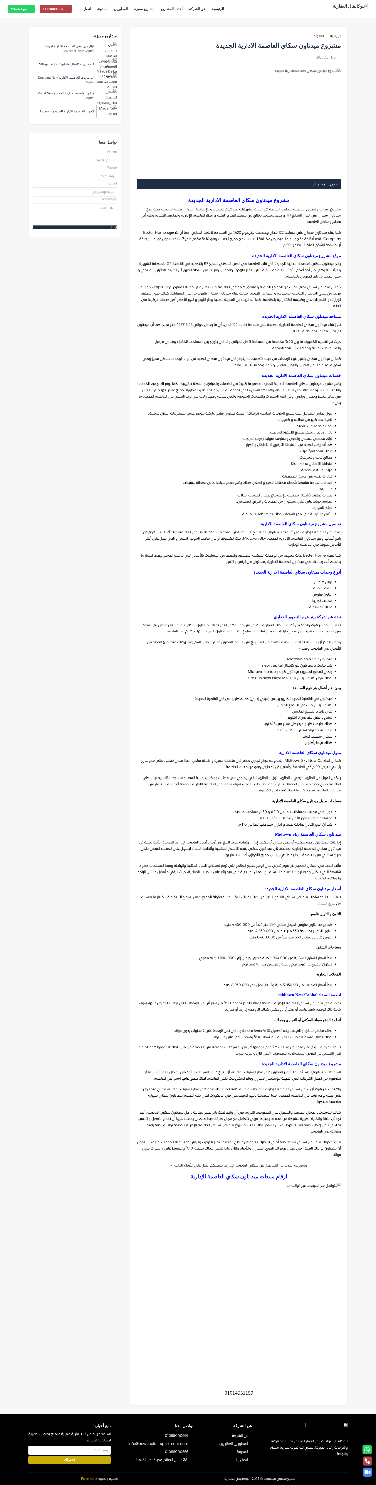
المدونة (102, 9)
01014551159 (239, 1393)
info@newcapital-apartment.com (158, 1444)
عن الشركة (197, 9)
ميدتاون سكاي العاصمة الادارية (310, 264)
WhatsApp (19, 9)
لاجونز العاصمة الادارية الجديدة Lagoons (67, 111)
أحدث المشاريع (172, 9)
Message (109, 199)
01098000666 (53, 9)
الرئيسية (218, 9)
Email (112, 183)
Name (112, 152)
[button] (239, 184)
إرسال (113, 227)
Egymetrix (89, 1479)
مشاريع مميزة (144, 9)
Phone (112, 167)
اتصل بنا (85, 9)
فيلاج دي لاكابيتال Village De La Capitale (66, 64)
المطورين (121, 9)
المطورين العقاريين (233, 1444)
